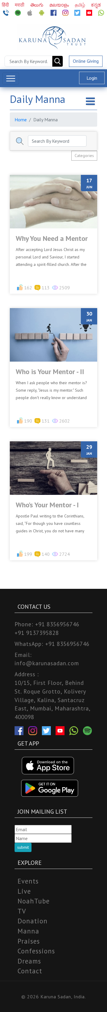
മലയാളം (59, 5)
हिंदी (6, 5)
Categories (84, 155)
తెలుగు (37, 5)
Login (91, 78)
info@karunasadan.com (47, 663)
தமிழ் (80, 5)
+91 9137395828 (37, 632)
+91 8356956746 (57, 624)
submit (23, 847)
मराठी (20, 5)
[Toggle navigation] (10, 78)
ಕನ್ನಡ (96, 5)
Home (21, 120)
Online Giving (86, 61)
